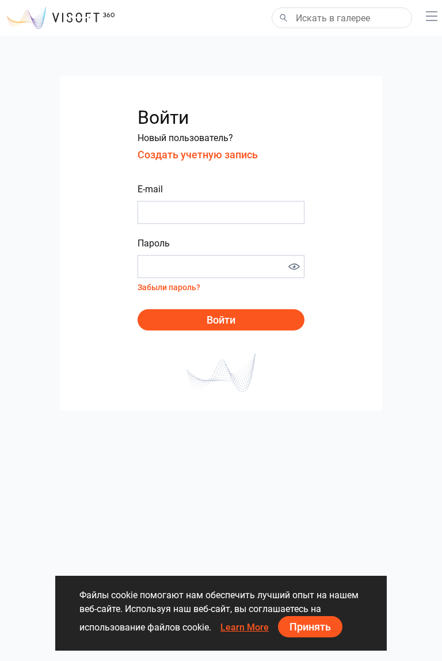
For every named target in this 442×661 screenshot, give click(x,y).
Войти (221, 320)
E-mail (150, 189)
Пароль (154, 243)
